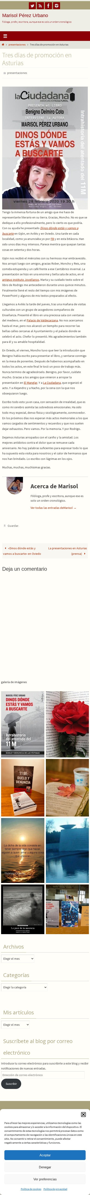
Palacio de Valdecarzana (42, 319)
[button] (83, 1114)
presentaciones (17, 44)
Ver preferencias (45, 1179)
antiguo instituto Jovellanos (20, 279)
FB (52, 238)
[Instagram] (56, 5)
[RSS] (40, 5)
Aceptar (45, 1155)
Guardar (13, 525)
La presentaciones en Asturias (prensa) (67, 549)
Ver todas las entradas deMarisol (53, 507)
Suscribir (11, 1081)
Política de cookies (31, 1189)
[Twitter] (32, 5)
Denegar (45, 1167)
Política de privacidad (55, 1189)
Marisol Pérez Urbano (25, 15)
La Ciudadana (52, 382)
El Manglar (30, 382)
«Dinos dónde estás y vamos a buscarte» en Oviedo (22, 549)
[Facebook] (48, 5)
